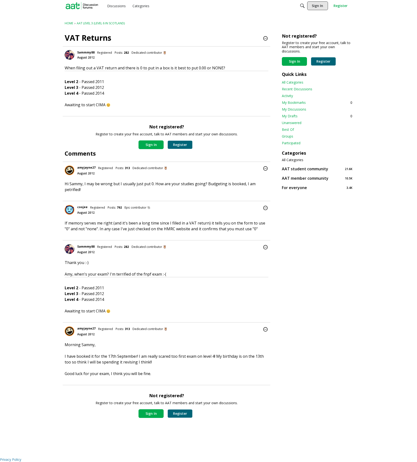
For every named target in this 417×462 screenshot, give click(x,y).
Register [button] (180, 144)
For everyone (317, 187)
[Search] (302, 5)
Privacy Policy (10, 459)
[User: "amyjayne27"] (69, 170)
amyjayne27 (86, 167)
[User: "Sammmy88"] (69, 55)
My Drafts (317, 116)
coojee (82, 207)
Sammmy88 (86, 52)
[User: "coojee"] (69, 210)
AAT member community (317, 178)
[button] (265, 39)
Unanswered (291, 122)
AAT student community (317, 168)
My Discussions (294, 109)
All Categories (292, 82)
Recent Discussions (297, 89)
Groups (287, 136)
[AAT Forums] (82, 6)
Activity (287, 95)
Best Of (288, 129)
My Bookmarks (317, 102)
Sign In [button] (151, 144)
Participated (291, 143)
